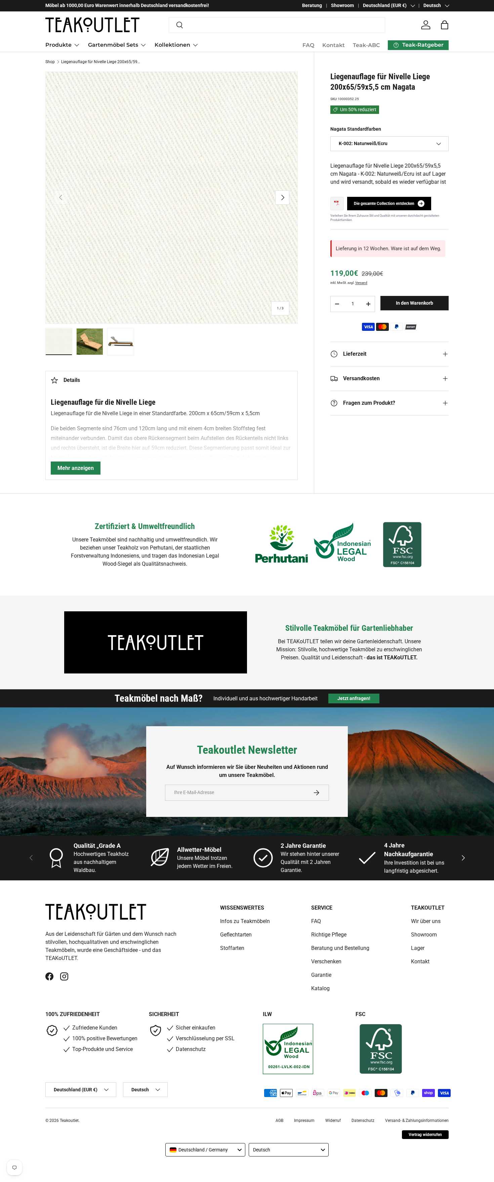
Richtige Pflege (328, 934)
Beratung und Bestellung (340, 948)
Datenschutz (363, 1120)
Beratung (312, 5)
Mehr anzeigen (75, 468)
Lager (417, 948)
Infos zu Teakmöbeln (245, 921)
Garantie (321, 975)
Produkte (58, 45)
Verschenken (326, 961)
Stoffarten (232, 948)
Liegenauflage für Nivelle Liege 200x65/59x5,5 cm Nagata (101, 62)
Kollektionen (172, 45)
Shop (50, 62)
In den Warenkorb (414, 303)
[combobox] (277, 25)
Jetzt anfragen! (353, 698)
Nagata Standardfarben (355, 129)
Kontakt (333, 45)
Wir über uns (426, 921)
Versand (361, 282)
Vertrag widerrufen (425, 1134)
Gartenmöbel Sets (113, 45)
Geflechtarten (236, 934)
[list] (171, 197)
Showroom (342, 5)
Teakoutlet (69, 1120)
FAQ (308, 45)
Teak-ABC (366, 45)
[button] (444, 24)
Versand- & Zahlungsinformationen (417, 1120)
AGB (279, 1120)
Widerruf (333, 1120)
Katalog (320, 988)
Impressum (304, 1120)
